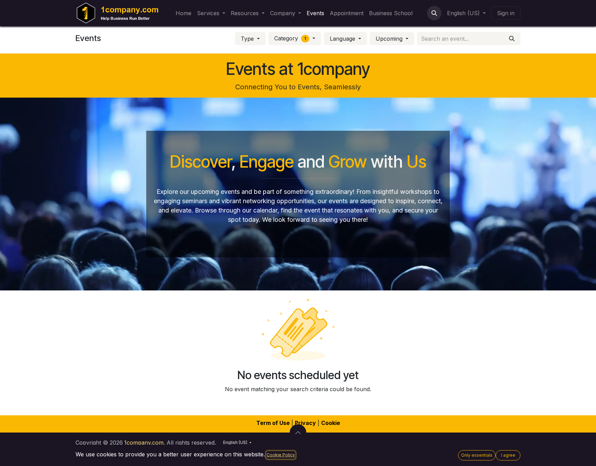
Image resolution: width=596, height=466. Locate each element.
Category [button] (290, 38)
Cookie (330, 422)
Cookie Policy (281, 454)
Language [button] (343, 38)
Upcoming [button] (390, 38)
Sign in (506, 13)
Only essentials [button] (477, 455)
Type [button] (248, 38)
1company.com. (144, 442)
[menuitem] (183, 13)
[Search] (511, 38)
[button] (434, 13)
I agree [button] (508, 455)
